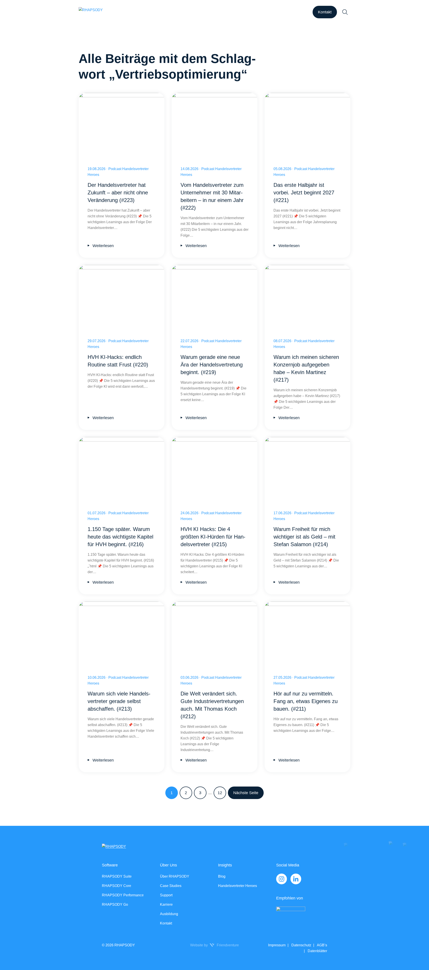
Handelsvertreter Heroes (237, 886)
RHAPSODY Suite (117, 876)
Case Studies (170, 886)
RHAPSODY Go (115, 904)
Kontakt (325, 12)
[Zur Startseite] (91, 12)
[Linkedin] (295, 879)
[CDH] (301, 916)
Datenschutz (300, 945)
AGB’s (321, 945)
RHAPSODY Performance (123, 895)
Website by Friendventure (214, 945)
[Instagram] (281, 879)
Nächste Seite (245, 793)
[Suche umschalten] (345, 12)
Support (166, 895)
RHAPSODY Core (116, 886)
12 (220, 793)
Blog (221, 876)
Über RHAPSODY (174, 876)
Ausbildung (169, 914)
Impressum (277, 945)
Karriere (166, 904)
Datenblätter (317, 951)
